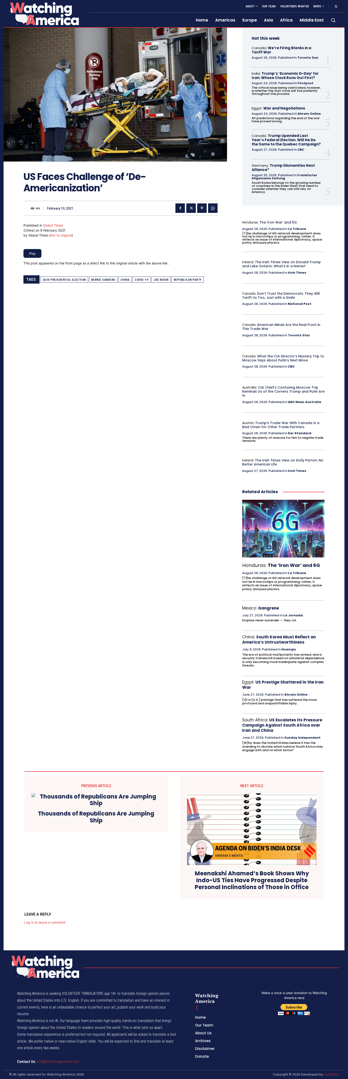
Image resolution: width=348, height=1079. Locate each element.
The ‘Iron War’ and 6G (278, 222)
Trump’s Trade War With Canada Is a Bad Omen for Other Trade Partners (280, 425)
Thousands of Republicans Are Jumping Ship (96, 817)
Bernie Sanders (103, 279)
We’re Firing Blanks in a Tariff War (281, 50)
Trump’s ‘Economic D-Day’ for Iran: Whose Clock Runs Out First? (285, 75)
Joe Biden (161, 279)
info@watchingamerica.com (58, 1061)
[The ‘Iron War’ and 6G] (283, 528)
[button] (333, 20)
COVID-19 (141, 279)
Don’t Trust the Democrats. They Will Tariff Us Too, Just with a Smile (281, 295)
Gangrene (268, 608)
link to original (61, 235)
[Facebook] (180, 208)
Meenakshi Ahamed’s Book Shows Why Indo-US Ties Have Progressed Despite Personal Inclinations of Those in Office (252, 880)
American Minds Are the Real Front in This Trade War (281, 326)
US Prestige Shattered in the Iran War (283, 684)
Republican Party (188, 279)
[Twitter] (336, 6)
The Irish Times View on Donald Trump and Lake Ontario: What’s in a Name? (281, 264)
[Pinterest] (202, 208)
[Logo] (43, 13)
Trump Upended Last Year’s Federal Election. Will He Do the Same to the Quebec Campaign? (286, 140)
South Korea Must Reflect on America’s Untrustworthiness (279, 639)
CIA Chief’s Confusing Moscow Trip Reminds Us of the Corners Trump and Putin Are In (283, 391)
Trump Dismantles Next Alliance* (283, 167)
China (125, 279)
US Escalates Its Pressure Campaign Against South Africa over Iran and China (282, 725)
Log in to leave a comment (44, 922)
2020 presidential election (64, 279)
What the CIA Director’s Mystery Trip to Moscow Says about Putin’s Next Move (283, 358)
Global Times (53, 225)
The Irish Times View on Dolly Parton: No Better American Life (282, 462)
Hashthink (331, 1074)
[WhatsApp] (213, 208)
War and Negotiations (284, 108)
